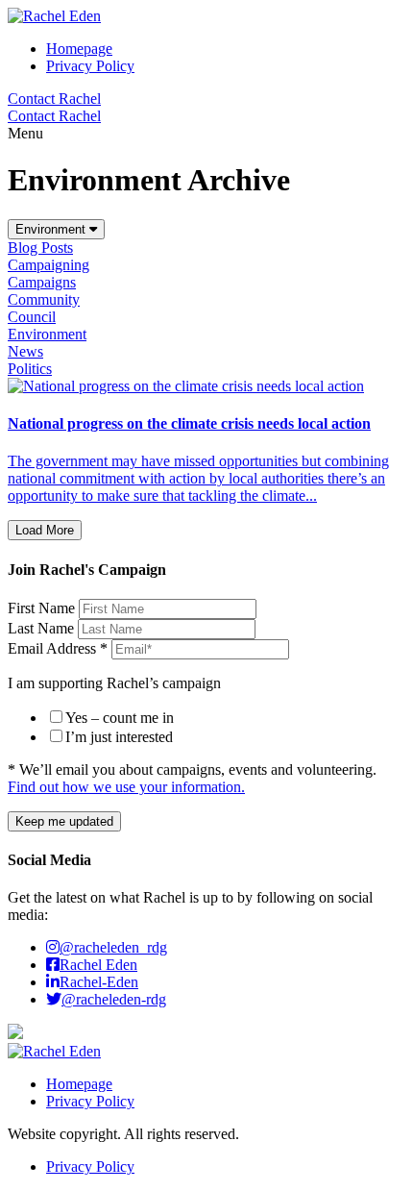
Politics (30, 368)
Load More (44, 530)
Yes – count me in (119, 717)
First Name (43, 608)
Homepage (79, 1084)
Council (32, 317)
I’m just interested (119, 737)
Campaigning (48, 265)
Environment (52, 229)
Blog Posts (40, 247)
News (25, 351)
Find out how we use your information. (126, 787)
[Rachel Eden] (54, 16)
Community (44, 299)
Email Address (58, 648)
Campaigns (42, 282)
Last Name (43, 628)
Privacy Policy (90, 1101)
